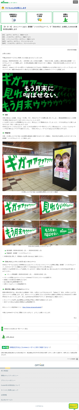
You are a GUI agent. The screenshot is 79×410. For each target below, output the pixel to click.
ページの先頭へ (71, 359)
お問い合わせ (65, 17)
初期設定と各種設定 (13, 17)
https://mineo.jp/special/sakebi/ (32, 307)
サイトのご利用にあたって (9, 390)
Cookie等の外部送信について (10, 385)
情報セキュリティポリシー (9, 375)
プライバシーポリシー (8, 380)
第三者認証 (4, 370)
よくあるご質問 (39, 17)
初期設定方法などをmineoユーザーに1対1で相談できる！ (29, 347)
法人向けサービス (7, 400)
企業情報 (4, 395)
